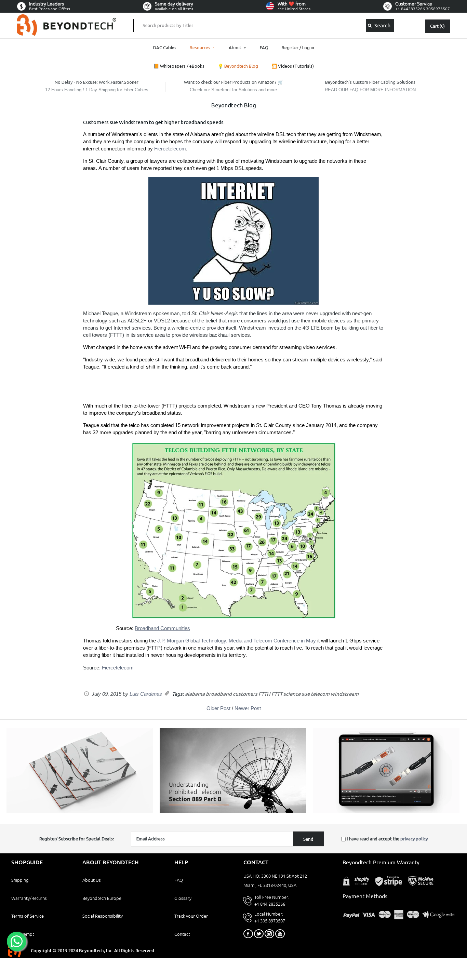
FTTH (264, 694)
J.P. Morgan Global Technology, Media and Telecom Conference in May (236, 640)
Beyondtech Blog (233, 105)
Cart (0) (437, 26)
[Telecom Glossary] (233, 811)
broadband (219, 694)
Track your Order (191, 916)
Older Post (218, 708)
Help (181, 862)
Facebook (248, 933)
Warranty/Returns (29, 898)
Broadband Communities (162, 628)
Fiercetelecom (170, 148)
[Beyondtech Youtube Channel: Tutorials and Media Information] (386, 811)
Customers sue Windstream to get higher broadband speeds (153, 122)
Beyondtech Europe (101, 898)
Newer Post (248, 708)
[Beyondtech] (66, 18)
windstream (345, 694)
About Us (91, 880)
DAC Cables (164, 47)
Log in (308, 47)
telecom (320, 694)
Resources (202, 47)
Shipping (19, 880)
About (237, 47)
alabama (195, 694)
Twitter (259, 933)
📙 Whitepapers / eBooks (179, 66)
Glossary (182, 898)
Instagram (269, 933)
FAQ (264, 47)
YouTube (280, 933)
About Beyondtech (110, 862)
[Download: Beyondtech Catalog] (79, 811)
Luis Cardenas (146, 694)
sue (306, 694)
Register (290, 47)
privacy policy (414, 838)
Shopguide (27, 862)
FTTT (276, 694)
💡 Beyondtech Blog (238, 66)
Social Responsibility (102, 916)
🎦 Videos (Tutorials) (292, 66)
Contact (182, 934)
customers (245, 694)
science (292, 694)
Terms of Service (27, 916)
